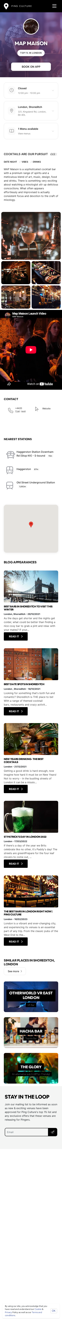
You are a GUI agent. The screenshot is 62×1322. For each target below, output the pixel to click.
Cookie (37, 1309)
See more (13, 971)
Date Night (10, 161)
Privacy (8, 1312)
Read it (14, 636)
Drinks (37, 161)
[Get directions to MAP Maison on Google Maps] (31, 529)
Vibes (25, 161)
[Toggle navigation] (53, 6)
